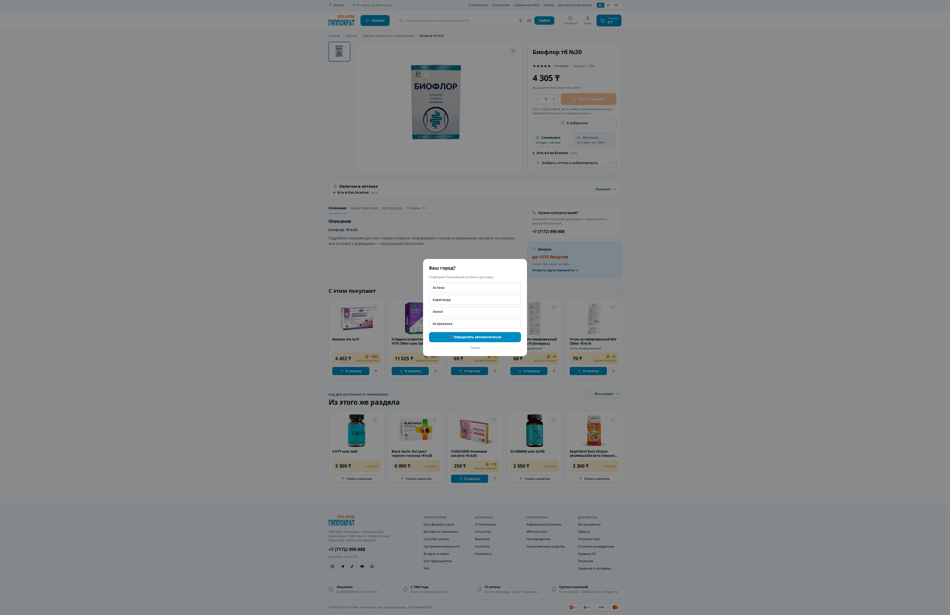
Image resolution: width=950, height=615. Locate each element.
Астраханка (442, 323)
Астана (439, 287)
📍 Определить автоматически (475, 337)
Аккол (438, 311)
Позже (475, 348)
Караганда (442, 299)
